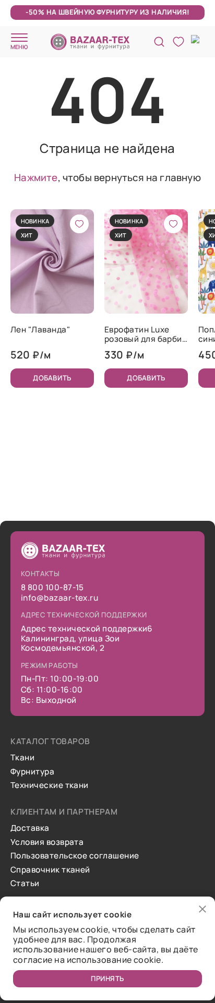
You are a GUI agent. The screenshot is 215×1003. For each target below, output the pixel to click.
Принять (107, 978)
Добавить (52, 378)
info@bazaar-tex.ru (59, 598)
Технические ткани (49, 785)
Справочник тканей (50, 870)
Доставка (30, 828)
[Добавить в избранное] (79, 223)
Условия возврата (46, 842)
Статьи (25, 883)
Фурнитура (32, 772)
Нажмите (35, 177)
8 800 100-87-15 (52, 587)
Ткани (22, 757)
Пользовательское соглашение (74, 856)
